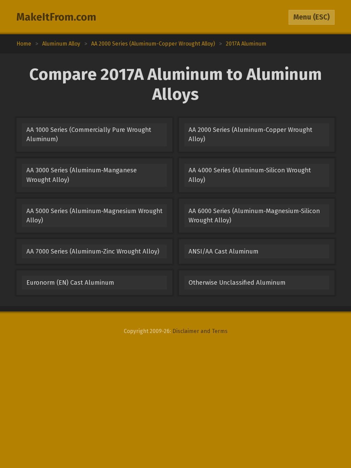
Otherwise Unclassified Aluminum (237, 282)
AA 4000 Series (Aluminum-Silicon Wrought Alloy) (250, 175)
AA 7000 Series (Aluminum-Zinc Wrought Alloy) (92, 251)
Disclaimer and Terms (200, 331)
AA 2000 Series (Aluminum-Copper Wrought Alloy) (250, 134)
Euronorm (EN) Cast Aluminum (70, 282)
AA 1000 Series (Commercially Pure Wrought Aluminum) (88, 134)
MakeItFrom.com (56, 17)
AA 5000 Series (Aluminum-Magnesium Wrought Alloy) (94, 215)
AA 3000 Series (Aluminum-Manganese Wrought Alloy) (81, 175)
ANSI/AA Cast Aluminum (223, 251)
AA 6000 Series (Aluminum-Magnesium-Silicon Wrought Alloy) (254, 215)
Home (23, 43)
